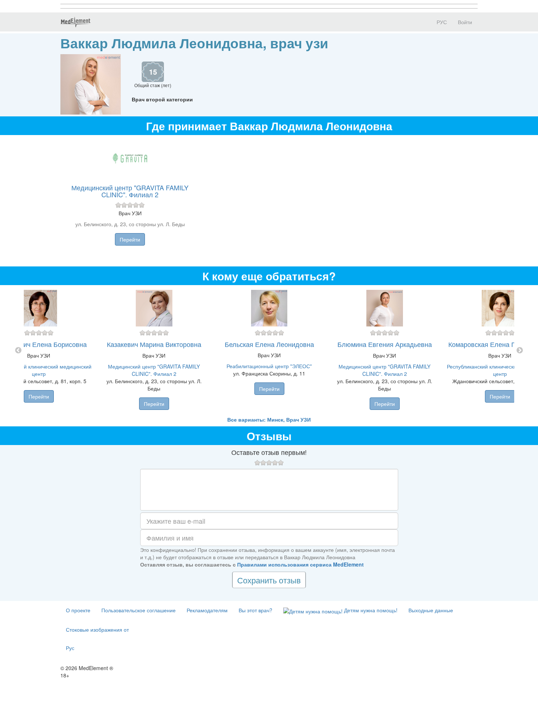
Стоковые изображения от (97, 629)
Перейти (130, 239)
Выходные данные (430, 610)
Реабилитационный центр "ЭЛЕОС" (269, 366)
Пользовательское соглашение (138, 610)
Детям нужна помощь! (370, 610)
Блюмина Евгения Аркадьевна (384, 344)
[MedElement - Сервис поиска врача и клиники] (75, 22)
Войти (465, 22)
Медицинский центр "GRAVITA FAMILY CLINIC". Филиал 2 (129, 191)
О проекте (78, 610)
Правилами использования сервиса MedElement (300, 564)
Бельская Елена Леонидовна (269, 344)
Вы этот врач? (255, 610)
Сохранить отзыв (269, 580)
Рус (70, 647)
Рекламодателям (207, 610)
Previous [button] (18, 350)
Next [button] (519, 350)
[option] (269, 350)
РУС (441, 22)
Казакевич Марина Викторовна (154, 344)
